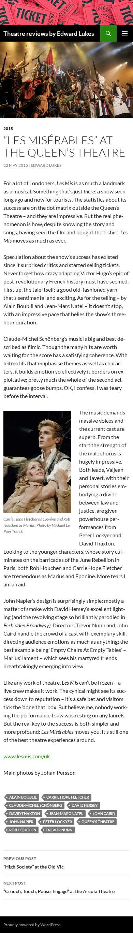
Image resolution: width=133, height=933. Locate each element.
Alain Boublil (23, 797)
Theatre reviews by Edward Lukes (48, 33)
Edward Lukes (46, 165)
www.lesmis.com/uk (26, 756)
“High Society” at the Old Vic (33, 863)
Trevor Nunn (59, 830)
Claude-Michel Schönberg (35, 805)
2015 (8, 128)
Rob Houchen (22, 830)
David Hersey (85, 805)
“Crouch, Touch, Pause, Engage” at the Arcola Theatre (59, 887)
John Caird (104, 813)
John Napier (21, 821)
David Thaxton (24, 813)
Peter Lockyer (57, 821)
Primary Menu (125, 33)
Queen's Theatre (98, 821)
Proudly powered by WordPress (31, 924)
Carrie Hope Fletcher (67, 797)
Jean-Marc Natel (66, 813)
